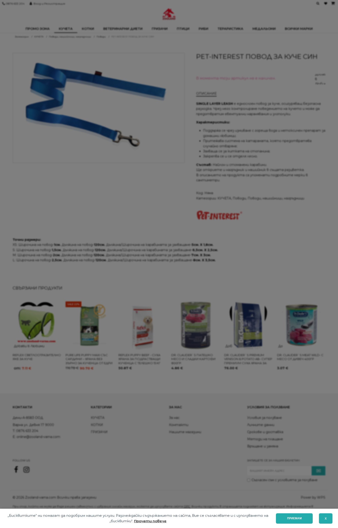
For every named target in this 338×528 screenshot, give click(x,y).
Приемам (294, 518)
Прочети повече (150, 521)
